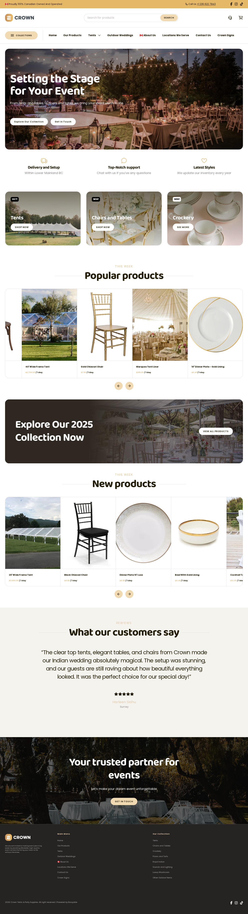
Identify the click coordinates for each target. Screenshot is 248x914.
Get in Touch (63, 121)
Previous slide (119, 386)
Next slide (129, 386)
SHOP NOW (22, 227)
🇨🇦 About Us (148, 35)
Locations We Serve (175, 35)
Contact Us (203, 35)
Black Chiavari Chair (37, 574)
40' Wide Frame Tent (76, 366)
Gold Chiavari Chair (131, 366)
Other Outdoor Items (162, 877)
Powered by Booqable (67, 902)
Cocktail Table (200, 574)
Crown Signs (225, 35)
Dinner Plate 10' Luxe (92, 574)
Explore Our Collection (29, 121)
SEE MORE (183, 227)
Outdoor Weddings (120, 35)
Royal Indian (158, 861)
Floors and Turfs (160, 856)
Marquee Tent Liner (186, 366)
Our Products (72, 35)
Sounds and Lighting (162, 867)
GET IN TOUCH (124, 801)
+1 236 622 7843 (206, 4)
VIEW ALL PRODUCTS (216, 431)
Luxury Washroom (161, 872)
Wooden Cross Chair (20, 366)
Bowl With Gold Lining (148, 574)
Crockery (157, 851)
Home (53, 35)
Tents (92, 35)
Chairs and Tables (161, 845)
